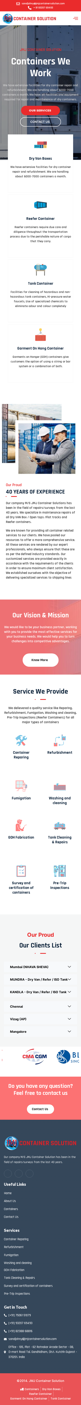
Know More (39, 660)
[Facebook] (8, 1174)
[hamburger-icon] (75, 19)
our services (40, 110)
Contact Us (40, 1109)
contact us (40, 122)
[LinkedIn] (19, 1174)
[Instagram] (29, 1174)
